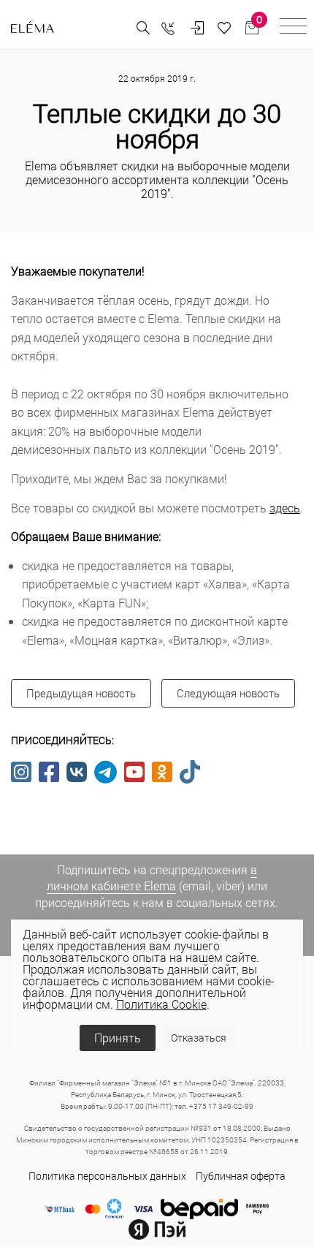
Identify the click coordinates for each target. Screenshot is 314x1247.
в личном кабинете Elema (152, 877)
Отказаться (198, 1038)
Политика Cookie (161, 1004)
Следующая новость (228, 693)
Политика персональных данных (107, 1176)
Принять (117, 1037)
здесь (284, 507)
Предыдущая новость (81, 693)
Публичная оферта (241, 1176)
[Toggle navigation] (293, 28)
